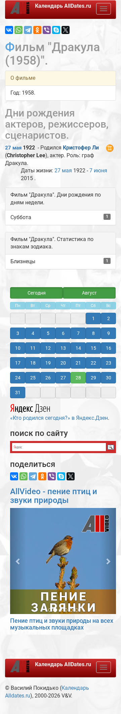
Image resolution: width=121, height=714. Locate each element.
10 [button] (18, 348)
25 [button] (33, 377)
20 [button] (63, 363)
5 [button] (48, 333)
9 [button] (108, 333)
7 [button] (78, 333)
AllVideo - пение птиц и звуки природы (53, 496)
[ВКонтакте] (9, 30)
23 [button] (108, 363)
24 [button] (18, 377)
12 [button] (48, 348)
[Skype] (56, 30)
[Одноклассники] (37, 30)
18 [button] (33, 363)
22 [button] (93, 363)
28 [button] (78, 377)
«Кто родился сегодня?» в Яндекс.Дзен (59, 418)
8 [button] (93, 333)
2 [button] (108, 318)
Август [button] (89, 293)
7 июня (98, 170)
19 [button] (48, 363)
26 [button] (48, 377)
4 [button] (33, 333)
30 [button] (108, 377)
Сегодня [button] (37, 293)
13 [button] (63, 348)
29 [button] (93, 377)
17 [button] (18, 363)
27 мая (13, 148)
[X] (66, 30)
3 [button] (17, 333)
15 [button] (93, 348)
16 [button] (108, 348)
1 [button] (93, 318)
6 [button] (63, 333)
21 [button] (78, 363)
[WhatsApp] (18, 30)
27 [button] (63, 377)
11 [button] (33, 348)
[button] (18, 561)
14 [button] (78, 348)
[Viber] (47, 30)
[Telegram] (28, 30)
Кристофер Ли (81, 147)
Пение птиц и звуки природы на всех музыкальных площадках (61, 624)
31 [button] (18, 392)
